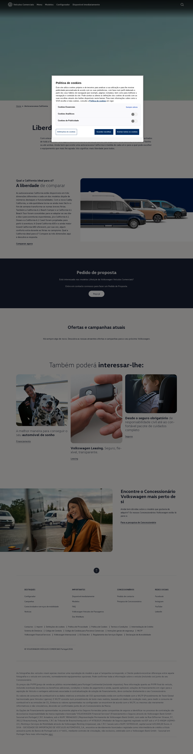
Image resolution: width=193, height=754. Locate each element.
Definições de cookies (66, 132)
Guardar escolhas (104, 132)
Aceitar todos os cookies (127, 132)
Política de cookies (97, 101)
